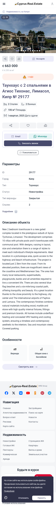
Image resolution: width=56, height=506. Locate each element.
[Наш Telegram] (49, 393)
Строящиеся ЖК (36, 441)
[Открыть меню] (4, 4)
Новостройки (9, 441)
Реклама (7, 422)
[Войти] (52, 3)
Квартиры (33, 445)
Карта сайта (8, 426)
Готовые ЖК (9, 445)
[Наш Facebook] (6, 393)
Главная (7, 408)
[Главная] (28, 3)
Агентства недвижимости (15, 413)
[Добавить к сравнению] (19, 59)
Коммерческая (10, 454)
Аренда (6, 459)
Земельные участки (38, 454)
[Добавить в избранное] (12, 59)
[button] (28, 77)
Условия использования (13, 503)
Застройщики (35, 408)
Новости (33, 417)
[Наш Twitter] (13, 393)
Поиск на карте (36, 413)
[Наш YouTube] (28, 393)
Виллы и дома (35, 450)
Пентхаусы (8, 450)
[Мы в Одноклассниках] (35, 393)
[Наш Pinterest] (42, 393)
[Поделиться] (5, 59)
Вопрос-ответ (9, 417)
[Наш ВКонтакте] (21, 393)
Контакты (33, 422)
